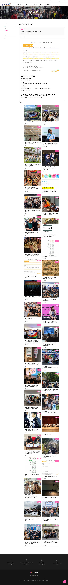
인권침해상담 (48, 4)
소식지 (34, 14)
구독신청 (6, 35)
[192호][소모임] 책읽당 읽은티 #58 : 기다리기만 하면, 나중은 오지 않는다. (31, 430)
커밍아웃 (31, 4)
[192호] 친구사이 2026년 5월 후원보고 (50, 476)
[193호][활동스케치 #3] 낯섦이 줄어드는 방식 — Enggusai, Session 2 (32, 211)
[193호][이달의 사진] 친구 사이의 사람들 (32, 121)
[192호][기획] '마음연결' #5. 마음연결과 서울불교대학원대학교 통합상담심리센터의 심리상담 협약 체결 (32, 452)
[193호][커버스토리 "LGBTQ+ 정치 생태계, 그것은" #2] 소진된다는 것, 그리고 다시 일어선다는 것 (33, 165)
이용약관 (19, 578)
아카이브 (41, 4)
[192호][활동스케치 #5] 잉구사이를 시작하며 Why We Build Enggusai (31, 408)
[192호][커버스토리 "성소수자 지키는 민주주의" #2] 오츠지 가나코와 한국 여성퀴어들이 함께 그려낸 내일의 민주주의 (32, 342)
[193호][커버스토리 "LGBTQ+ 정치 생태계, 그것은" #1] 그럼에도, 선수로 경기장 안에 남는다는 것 (51, 145)
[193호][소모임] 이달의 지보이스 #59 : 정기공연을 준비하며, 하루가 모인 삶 (32, 255)
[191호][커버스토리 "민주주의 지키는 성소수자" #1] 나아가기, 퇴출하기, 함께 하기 (32, 519)
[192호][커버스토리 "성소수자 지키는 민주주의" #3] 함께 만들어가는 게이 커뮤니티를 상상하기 (49, 344)
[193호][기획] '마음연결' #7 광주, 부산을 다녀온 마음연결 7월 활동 (50, 213)
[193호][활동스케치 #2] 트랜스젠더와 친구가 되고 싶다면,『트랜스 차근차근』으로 (50, 191)
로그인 (59, 1)
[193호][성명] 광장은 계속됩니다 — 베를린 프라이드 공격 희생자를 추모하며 (32, 297)
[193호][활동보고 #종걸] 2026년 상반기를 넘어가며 (50, 122)
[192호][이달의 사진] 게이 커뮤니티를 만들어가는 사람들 (49, 300)
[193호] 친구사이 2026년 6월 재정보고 (50, 256)
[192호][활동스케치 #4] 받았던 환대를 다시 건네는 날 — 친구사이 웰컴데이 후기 (50, 390)
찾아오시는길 (39, 578)
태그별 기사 (6, 33)
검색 (65, 1)
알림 (26, 4)
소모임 (10, 38)
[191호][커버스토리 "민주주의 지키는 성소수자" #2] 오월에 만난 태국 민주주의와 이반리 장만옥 (50, 519)
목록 (21, 102)
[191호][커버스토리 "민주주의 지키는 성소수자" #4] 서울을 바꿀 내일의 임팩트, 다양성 (50, 542)
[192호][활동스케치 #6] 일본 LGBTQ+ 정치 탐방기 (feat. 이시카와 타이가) (50, 411)
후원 (36, 4)
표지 (5, 28)
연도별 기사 (38, 14)
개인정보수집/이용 (32, 578)
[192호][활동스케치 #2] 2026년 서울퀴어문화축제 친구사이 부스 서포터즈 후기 (50, 367)
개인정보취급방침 (25, 578)
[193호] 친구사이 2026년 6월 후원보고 (32, 276)
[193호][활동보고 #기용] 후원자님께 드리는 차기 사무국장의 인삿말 (33, 143)
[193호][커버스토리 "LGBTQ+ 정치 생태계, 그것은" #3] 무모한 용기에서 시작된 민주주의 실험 (51, 168)
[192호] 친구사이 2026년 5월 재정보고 (32, 474)
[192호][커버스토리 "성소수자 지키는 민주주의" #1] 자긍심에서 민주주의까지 (50, 321)
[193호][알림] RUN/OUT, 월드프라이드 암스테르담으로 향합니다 (50, 278)
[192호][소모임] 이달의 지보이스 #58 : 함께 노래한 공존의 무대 (50, 433)
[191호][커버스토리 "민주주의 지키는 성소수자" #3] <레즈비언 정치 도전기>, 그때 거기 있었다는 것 (32, 542)
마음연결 (5, 23)
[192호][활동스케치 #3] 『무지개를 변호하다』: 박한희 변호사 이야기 (31, 386)
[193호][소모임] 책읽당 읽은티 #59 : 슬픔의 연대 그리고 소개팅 (49, 235)
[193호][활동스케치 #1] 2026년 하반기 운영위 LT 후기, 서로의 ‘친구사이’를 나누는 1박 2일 (33, 189)
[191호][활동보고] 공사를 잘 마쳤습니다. (50, 497)
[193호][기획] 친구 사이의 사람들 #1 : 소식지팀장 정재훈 (32, 233)
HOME (29, 14)
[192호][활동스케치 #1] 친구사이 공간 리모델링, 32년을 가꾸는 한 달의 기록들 (32, 364)
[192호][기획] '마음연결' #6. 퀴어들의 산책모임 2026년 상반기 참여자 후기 (50, 455)
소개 (18, 4)
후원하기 (44, 578)
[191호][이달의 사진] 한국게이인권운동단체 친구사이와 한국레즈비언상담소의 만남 (31, 496)
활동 (22, 4)
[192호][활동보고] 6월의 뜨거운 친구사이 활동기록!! (32, 319)
